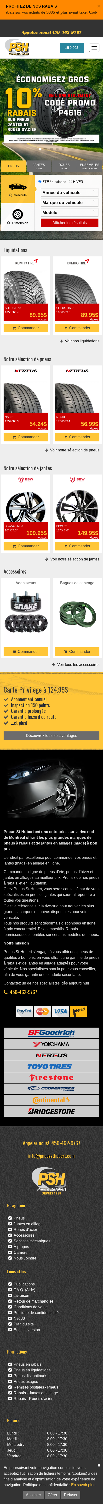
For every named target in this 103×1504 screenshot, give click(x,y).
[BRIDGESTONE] (51, 1111)
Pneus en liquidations (31, 1370)
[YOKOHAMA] (51, 1044)
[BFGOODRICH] (51, 1033)
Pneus (18, 1218)
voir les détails (26, 290)
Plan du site (23, 1324)
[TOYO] (51, 1066)
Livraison (20, 1296)
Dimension (19, 223)
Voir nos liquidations (81, 341)
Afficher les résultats (69, 223)
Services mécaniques (31, 1241)
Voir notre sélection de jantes (73, 559)
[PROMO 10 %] (51, 108)
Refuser (70, 1495)
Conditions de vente (30, 1307)
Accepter (33, 1495)
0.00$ (73, 48)
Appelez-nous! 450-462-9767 (51, 32)
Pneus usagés (25, 1381)
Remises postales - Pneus (35, 1387)
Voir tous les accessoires (77, 665)
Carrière (20, 1252)
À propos (20, 1247)
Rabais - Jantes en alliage (35, 1393)
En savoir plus (83, 1485)
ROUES (64, 166)
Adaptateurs (26, 605)
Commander (27, 328)
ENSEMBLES (89, 166)
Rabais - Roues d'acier (32, 1399)
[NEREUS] (51, 1055)
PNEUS (13, 166)
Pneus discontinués (29, 1376)
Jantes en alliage (27, 1224)
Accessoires (23, 1235)
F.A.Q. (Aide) (23, 1290)
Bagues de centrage (77, 605)
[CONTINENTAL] (51, 1100)
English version (26, 1330)
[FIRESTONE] (51, 1077)
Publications (23, 1284)
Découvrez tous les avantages (51, 736)
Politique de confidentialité (35, 1313)
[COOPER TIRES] (51, 1089)
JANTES (39, 166)
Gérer (52, 1495)
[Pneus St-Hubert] (18, 47)
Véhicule (19, 195)
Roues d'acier (24, 1230)
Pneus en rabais (26, 1364)
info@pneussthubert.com (51, 1155)
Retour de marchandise (32, 1301)
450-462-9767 (23, 991)
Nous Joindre (24, 1258)
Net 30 (18, 1318)
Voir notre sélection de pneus (73, 450)
